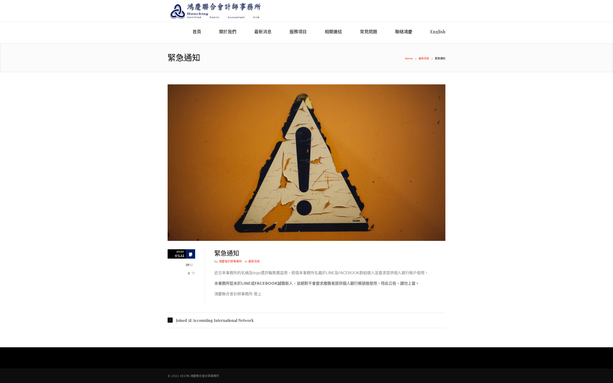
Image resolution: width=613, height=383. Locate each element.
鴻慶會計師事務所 (230, 261)
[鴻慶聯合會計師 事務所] (239, 11)
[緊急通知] (306, 162)
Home (409, 58)
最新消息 (424, 58)
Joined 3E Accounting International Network (215, 320)
